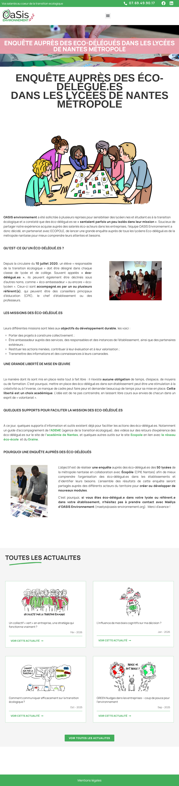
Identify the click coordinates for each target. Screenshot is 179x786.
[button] (108, 16)
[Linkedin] (171, 3)
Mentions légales (89, 780)
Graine (33, 439)
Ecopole (137, 435)
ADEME (56, 430)
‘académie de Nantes (62, 435)
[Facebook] (163, 3)
